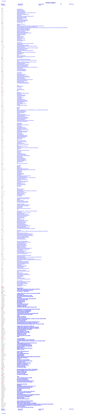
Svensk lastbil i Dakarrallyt (20, 160)
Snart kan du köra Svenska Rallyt (23, 335)
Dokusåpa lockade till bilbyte (21, 266)
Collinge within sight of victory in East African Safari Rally (28, 293)
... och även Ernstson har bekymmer (22, 141)
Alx (17, 162)
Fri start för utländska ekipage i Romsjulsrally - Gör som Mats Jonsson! (31, 340)
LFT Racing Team (19, 138)
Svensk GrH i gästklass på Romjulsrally (22, 273)
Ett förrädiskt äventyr (20, 40)
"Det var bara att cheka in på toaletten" (25, 395)
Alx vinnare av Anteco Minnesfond (24, 362)
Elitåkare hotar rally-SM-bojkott (21, 137)
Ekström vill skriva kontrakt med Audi (24, 387)
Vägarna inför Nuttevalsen (22, 357)
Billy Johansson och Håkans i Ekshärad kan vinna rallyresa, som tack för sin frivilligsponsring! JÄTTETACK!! (32, 231)
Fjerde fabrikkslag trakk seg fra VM (22, 243)
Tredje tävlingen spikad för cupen (23, 343)
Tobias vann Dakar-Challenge (21, 158)
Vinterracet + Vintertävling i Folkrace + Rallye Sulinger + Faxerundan (26, 61)
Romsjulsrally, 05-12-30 (20, 36)
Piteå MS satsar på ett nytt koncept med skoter (23, 204)
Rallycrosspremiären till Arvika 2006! (22, 163)
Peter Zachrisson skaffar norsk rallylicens (22, 236)
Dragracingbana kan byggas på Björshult (22, 220)
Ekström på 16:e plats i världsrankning (22, 80)
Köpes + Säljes (20, 352)
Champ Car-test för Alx (21, 317)
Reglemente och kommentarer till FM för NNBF (23, 225)
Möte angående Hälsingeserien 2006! (22, 135)
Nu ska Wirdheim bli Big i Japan (21, 49)
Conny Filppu (19, 165)
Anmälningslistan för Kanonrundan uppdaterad (23, 76)
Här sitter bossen (20, 294)
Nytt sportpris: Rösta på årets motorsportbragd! (26, 298)
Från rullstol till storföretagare (23, 353)
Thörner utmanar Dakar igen (21, 11)
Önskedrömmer (19, 51)
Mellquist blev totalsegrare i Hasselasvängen (23, 227)
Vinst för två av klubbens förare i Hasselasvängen (24, 281)
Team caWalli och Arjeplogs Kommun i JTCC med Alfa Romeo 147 (26, 177)
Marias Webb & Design (21, 330)
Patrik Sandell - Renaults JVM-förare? (24, 348)
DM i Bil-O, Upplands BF (22, 319)
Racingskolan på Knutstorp (20, 213)
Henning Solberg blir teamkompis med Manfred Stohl (24, 234)
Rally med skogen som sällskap (21, 244)
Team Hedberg (19, 174)
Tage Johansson (19, 96)
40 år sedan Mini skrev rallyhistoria (24, 392)
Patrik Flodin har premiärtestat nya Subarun (23, 62)
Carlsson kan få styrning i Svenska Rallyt (22, 205)
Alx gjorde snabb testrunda (20, 251)
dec (17, 139)
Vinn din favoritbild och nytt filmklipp (24, 329)
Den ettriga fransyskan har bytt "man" (24, 360)
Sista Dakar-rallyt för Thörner (21, 13)
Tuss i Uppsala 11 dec (21, 320)
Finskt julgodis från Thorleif (21, 95)
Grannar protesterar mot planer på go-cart (25, 380)
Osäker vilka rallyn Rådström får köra (22, 136)
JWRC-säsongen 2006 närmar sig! (22, 111)
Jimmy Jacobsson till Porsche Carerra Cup (23, 117)
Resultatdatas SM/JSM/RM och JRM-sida (23, 93)
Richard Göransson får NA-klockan (22, 100)
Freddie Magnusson (20, 161)
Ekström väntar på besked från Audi (22, 250)
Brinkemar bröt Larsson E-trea (21, 221)
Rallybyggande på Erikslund (21, 238)
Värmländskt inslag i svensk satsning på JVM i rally (27, 322)
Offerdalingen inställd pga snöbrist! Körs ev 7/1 (26, 386)
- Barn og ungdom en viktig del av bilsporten (23, 150)
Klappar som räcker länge (22, 383)
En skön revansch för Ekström (23, 364)
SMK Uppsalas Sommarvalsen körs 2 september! (26, 402)
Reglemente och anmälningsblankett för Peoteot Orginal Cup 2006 (26, 169)
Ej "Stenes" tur (19, 277)
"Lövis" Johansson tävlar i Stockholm (24, 377)
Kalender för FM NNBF (22, 333)
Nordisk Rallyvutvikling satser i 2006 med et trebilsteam (28, 328)
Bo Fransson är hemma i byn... (23, 379)
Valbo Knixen (19, 186)
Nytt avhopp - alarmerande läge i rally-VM (23, 237)
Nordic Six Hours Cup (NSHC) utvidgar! (25, 400)
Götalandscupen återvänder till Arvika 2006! (23, 268)
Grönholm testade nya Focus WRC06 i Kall (25, 339)
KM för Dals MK (19, 167)
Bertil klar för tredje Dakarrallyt (21, 55)
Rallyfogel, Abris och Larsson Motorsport (23, 124)
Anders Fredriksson (20, 280)
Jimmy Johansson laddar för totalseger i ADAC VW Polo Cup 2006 (30, 323)
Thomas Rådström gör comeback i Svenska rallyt (24, 212)
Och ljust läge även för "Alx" (23, 303)
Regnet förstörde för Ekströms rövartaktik (23, 261)
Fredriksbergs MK (19, 272)
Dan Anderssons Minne (21, 367)
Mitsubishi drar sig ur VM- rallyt (21, 247)
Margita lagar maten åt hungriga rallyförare (23, 14)
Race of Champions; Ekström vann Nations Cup (26, 370)
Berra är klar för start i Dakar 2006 (22, 154)
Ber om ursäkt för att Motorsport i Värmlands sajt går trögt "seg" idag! (26, 60)
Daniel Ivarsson (19, 151)
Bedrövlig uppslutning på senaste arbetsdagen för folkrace (28, 394)
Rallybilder (18, 199)
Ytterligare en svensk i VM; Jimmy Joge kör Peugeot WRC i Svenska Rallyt (27, 47)
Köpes (18, 85)
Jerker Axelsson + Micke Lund (21, 10)
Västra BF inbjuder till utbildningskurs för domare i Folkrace (29, 405)
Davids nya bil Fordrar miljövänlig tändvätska (23, 155)
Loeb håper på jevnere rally (20, 143)
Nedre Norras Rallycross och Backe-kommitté (23, 197)
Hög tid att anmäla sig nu (20, 191)
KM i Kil (18, 358)
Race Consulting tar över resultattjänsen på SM (23, 274)
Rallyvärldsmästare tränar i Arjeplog (22, 265)
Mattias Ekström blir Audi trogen (21, 74)
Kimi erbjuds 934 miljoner (20, 81)
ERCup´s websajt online (22, 372)
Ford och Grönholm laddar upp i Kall (24, 344)
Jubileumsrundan (19, 42)
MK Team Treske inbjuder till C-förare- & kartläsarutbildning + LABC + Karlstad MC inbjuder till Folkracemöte (32, 109)
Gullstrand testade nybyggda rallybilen (22, 179)
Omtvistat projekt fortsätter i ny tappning (22, 202)
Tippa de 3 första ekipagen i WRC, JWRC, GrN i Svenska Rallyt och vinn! (27, 26)
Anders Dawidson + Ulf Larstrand (22, 216)
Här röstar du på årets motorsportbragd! (25, 296)
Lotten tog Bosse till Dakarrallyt (21, 70)
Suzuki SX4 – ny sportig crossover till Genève (26, 391)
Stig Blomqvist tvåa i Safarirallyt (21, 270)
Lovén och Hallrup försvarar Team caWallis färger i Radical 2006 (26, 228)
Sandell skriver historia (21, 305)
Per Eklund (19, 389)
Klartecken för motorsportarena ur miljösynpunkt (24, 208)
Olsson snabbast (19, 15)
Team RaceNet (19, 148)
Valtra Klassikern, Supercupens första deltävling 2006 (27, 313)
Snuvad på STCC (19, 142)
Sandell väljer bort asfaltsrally (21, 194)
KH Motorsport (19, 172)
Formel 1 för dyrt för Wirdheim (23, 359)
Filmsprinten (18, 92)
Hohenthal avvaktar (19, 156)
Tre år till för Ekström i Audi (21, 68)
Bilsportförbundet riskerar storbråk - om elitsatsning (27, 369)
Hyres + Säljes (19, 73)
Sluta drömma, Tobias (20, 157)
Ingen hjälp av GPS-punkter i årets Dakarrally (23, 30)
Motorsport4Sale (19, 98)
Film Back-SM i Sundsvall (22, 363)
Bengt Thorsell (19, 182)
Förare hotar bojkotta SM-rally (21, 110)
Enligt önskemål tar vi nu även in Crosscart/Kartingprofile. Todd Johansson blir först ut (29, 259)
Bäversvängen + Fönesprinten (21, 256)
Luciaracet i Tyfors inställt (22, 304)
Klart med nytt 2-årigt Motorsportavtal (22, 241)
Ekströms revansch (21, 397)
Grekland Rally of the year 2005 (23, 332)
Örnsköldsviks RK (19, 9)
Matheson (18, 108)
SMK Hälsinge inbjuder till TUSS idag (24, 295)
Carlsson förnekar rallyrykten (21, 153)
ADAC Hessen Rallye (20, 267)
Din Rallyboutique (19, 170)
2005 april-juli (3, 409)
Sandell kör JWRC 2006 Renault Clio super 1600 (26, 306)
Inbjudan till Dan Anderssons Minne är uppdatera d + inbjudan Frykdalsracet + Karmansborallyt (30, 25)
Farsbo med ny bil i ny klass (22, 299)
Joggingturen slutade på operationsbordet (22, 262)
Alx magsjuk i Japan (21, 361)
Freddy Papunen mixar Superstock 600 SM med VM (24, 248)
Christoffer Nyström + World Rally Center (23, 144)
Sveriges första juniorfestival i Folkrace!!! (25, 290)
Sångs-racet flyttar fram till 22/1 (23, 398)
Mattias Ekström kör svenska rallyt (22, 118)
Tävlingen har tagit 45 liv (20, 134)
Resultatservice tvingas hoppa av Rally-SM (25, 325)
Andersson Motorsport (20, 97)
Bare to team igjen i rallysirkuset (21, 224)
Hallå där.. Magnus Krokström (21, 140)
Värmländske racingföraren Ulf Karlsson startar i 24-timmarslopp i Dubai (27, 67)
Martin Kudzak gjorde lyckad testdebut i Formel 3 (24, 175)
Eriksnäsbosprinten (19, 126)
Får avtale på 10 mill (21, 373)
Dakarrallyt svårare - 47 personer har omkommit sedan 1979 (25, 16)
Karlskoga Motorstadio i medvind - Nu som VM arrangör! (25, 233)
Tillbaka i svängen (20, 349)
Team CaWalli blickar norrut (21, 99)
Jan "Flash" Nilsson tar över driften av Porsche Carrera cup (25, 235)
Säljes (18, 54)
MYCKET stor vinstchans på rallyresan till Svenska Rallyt (25, 50)
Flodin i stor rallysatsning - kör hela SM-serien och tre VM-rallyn (26, 56)
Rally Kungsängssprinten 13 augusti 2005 (23, 64)
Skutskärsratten (19, 230)
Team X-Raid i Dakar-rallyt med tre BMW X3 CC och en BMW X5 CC (27, 190)
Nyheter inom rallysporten (20, 219)
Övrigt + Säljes (19, 125)
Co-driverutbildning (21, 338)
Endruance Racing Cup (21, 371)
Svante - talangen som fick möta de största (25, 407)
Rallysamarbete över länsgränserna (22, 222)
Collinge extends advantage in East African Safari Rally (28, 327)
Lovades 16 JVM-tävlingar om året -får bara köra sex (24, 252)
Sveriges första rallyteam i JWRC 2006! (25, 314)
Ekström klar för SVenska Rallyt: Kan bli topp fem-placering (25, 120)
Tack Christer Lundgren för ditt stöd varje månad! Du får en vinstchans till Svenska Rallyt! (35, 404)
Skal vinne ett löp (19, 211)
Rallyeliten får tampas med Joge (21, 34)
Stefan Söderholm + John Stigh (23, 331)
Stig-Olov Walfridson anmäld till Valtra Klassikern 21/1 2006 (25, 258)
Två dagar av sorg (19, 132)
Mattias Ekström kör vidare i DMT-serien (22, 214)
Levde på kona (20, 393)
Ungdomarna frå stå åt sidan (21, 183)
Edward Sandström (19, 195)
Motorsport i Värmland (20, 200)
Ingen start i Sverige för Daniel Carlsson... (23, 65)
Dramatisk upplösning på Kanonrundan (22, 20)
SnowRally (18, 107)
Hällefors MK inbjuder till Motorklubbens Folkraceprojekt (28, 356)
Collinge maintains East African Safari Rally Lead (27, 342)
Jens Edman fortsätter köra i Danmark (24, 381)
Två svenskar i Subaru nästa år (21, 178)
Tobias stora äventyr (20, 18)
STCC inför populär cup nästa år (21, 78)
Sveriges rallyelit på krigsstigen (21, 114)
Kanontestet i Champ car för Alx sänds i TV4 (23, 215)
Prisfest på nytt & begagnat (20, 89)
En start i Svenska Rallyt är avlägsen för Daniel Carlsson (28, 321)
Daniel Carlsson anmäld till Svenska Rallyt (23, 45)
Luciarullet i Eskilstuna (20, 275)
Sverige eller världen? (21, 406)
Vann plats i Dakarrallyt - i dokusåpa (22, 105)
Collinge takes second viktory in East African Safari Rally (28, 289)
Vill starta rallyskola (21, 300)
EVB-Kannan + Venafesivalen (23, 291)
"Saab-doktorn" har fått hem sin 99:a (22, 253)
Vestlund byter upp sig (21, 334)
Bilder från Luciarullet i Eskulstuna (22, 282)
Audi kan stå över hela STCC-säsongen (22, 48)
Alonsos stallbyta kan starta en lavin (22, 176)
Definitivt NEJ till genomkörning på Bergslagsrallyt (24, 32)
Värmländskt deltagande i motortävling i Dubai (23, 115)
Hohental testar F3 (20, 347)
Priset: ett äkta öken (19, 133)
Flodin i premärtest (19, 72)
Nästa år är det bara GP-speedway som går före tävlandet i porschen (26, 12)
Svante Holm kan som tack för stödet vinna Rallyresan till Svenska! (26, 52)
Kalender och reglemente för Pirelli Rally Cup (23, 29)
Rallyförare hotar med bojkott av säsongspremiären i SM (25, 79)
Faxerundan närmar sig (20, 86)
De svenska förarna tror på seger (23, 388)
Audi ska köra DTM (20, 189)
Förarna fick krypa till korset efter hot (22, 19)
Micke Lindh (19, 166)
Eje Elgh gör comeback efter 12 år (21, 103)
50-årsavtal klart (19, 264)
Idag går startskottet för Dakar (21, 21)
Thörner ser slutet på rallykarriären (21, 69)
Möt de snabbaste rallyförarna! (21, 127)
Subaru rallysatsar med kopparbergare (22, 121)
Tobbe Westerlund (19, 88)
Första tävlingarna (20, 354)
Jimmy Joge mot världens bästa (21, 39)
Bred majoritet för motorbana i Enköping (22, 201)
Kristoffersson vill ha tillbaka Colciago (22, 66)
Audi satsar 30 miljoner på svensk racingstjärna (23, 59)
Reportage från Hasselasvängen (21, 257)
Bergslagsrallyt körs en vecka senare (22, 116)
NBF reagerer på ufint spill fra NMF (22, 245)
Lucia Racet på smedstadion (22, 374)
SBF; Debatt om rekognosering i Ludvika (22, 129)
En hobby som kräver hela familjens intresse (23, 263)
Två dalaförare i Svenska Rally (21, 33)
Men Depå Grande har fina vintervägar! (22, 283)
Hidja (17, 149)
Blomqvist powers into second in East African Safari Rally (28, 309)
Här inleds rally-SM (20, 57)
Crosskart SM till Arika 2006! (23, 312)
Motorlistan (18, 35)
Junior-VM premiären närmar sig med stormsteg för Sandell (25, 43)
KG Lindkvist (19, 302)
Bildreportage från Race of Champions (22, 145)
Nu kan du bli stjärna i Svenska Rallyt (24, 346)
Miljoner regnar (19, 146)
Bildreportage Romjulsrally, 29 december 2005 (23, 28)
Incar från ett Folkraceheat (22, 378)
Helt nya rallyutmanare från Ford (23, 401)
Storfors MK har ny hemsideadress (24, 311)
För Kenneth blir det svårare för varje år (22, 232)
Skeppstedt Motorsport (20, 173)
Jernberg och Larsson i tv (20, 193)
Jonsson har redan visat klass (21, 38)
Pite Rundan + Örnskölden (20, 203)
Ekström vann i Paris (21, 366)
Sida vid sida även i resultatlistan (23, 396)
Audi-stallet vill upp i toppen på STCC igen (23, 198)
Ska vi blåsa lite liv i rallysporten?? (22, 285)
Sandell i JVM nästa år (21, 316)
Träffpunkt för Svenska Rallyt (21, 246)
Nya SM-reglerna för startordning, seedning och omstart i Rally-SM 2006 (31, 318)
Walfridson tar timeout (20, 37)
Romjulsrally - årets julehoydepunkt (24, 310)
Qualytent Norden (19, 171)
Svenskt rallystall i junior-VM (23, 351)
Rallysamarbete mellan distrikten (21, 226)
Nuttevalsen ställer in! (20, 284)
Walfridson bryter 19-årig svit (21, 31)
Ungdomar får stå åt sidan (20, 77)
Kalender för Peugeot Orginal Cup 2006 (22, 168)
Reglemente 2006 (20, 355)
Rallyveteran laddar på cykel (21, 223)
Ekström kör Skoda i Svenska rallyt (22, 131)
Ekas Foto (18, 113)
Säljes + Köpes (19, 185)
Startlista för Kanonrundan (20, 112)
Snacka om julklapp (19, 102)
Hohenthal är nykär (21, 301)
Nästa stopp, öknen (19, 207)
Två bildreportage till (20, 44)
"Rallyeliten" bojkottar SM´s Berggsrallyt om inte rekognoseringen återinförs (27, 147)
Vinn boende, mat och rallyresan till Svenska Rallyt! (24, 255)
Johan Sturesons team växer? (21, 63)
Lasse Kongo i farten (20, 22)
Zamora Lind (19, 180)
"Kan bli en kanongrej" (20, 276)
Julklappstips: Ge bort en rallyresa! (22, 192)
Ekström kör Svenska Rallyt (21, 119)
